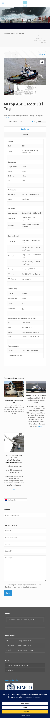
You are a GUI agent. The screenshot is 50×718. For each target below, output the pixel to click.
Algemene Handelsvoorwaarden (17, 665)
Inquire (39, 426)
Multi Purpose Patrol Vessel (36, 395)
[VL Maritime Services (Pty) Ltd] (25, 3)
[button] (42, 62)
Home (40, 36)
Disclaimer (10, 670)
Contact (25, 134)
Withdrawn (41, 122)
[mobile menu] (3, 3)
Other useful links (11, 680)
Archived (39, 38)
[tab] (25, 129)
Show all (42, 54)
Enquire (6, 118)
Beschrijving (25, 129)
